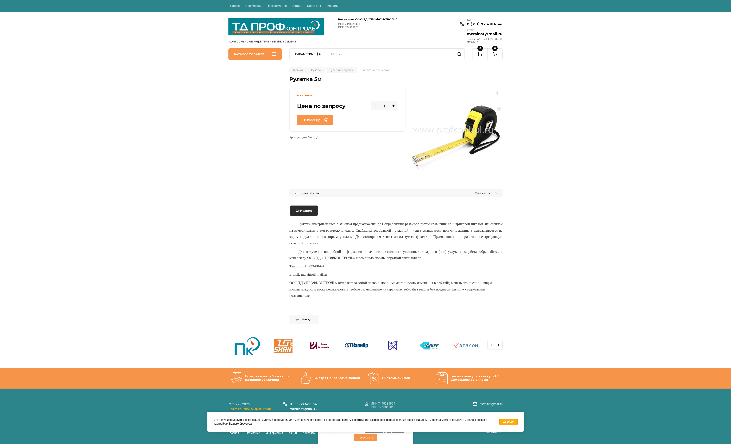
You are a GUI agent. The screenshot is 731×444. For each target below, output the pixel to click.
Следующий (483, 192)
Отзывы (332, 6)
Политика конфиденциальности (249, 409)
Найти (459, 54)
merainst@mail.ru (484, 34)
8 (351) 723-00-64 (484, 24)
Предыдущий (310, 192)
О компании (253, 6)
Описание (304, 211)
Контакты (314, 6)
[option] (457, 133)
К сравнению (498, 93)
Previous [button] (491, 345)
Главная (234, 6)
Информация (277, 6)
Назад (306, 319)
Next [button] (499, 345)
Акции (296, 6)
